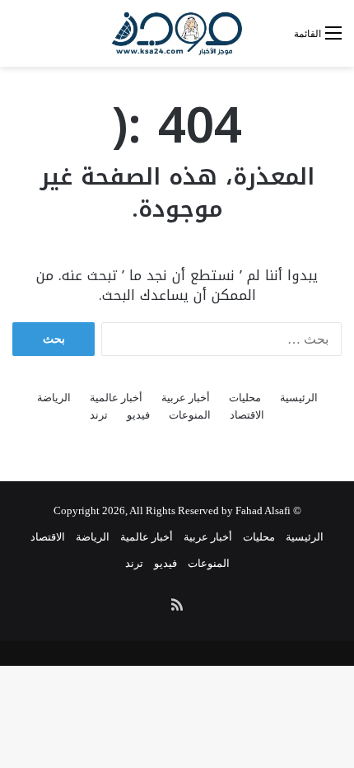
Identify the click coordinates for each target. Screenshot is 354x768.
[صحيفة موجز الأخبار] (177, 33)
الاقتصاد (247, 415)
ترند (99, 415)
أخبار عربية (185, 397)
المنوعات (190, 415)
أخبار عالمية (116, 397)
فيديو (138, 415)
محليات (245, 397)
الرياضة (54, 397)
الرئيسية (299, 397)
